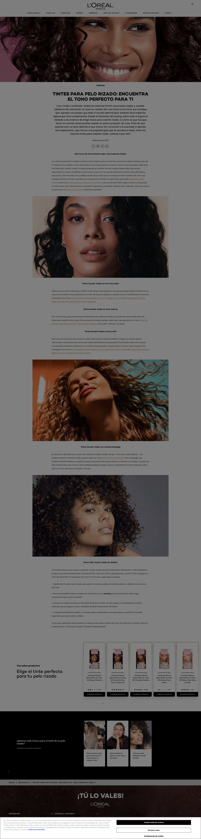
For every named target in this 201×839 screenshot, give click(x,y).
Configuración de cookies (153, 836)
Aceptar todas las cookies (154, 822)
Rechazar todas (154, 830)
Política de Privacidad (36, 829)
